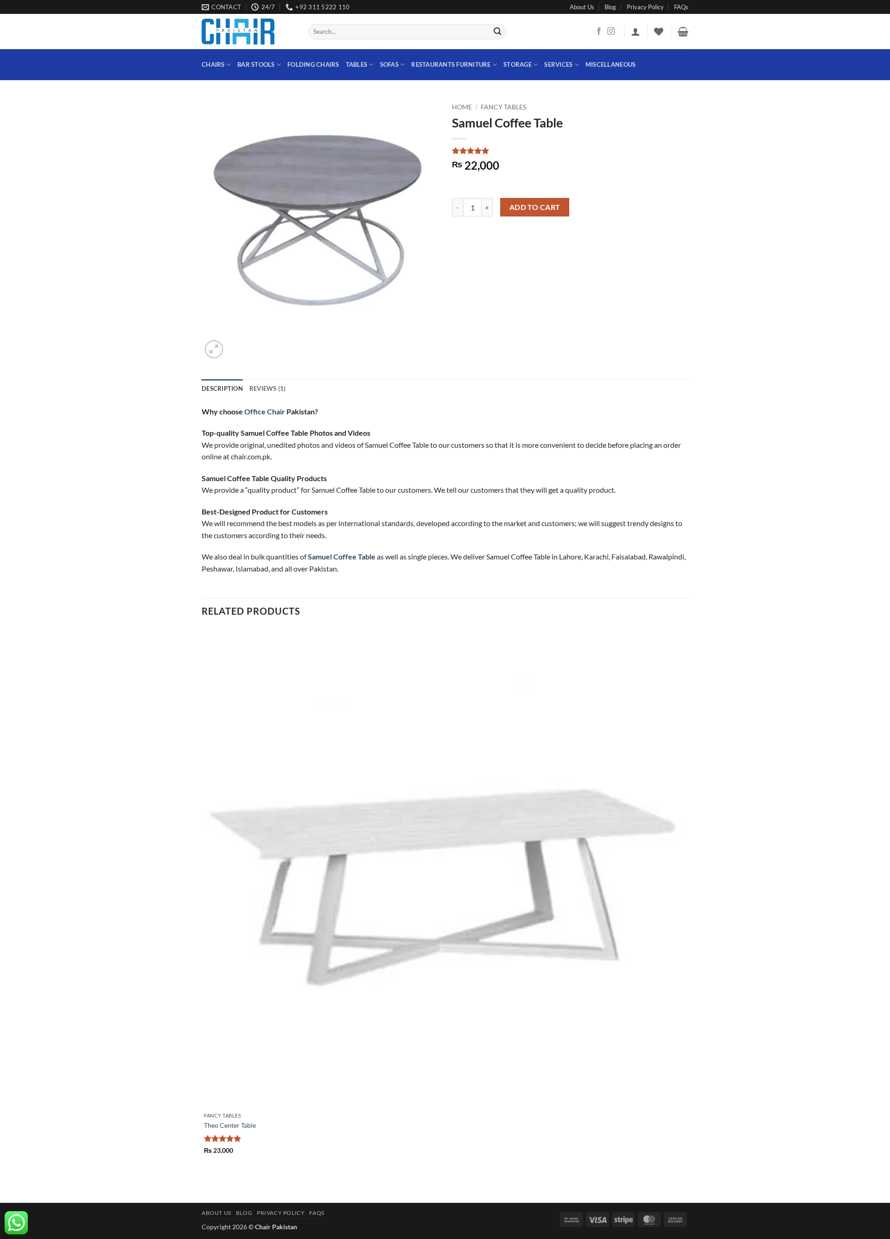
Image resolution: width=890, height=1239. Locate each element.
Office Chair (264, 411)
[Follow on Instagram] (611, 31)
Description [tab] (222, 388)
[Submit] (498, 32)
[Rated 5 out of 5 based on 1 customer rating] (570, 150)
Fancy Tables (503, 107)
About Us (582, 7)
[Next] (236, 344)
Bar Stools (256, 64)
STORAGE (517, 64)
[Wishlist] (658, 31)
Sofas (389, 64)
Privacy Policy (645, 7)
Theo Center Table (230, 1125)
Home (462, 107)
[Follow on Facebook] (599, 31)
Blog (610, 7)
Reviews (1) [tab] (267, 388)
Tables (357, 64)
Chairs (213, 64)
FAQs (681, 7)
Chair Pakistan (276, 1227)
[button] (635, 31)
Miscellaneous (610, 64)
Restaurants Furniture (450, 64)
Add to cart (534, 207)
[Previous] (206, 1186)
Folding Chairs (313, 64)
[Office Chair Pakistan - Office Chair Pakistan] (248, 31)
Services (558, 64)
